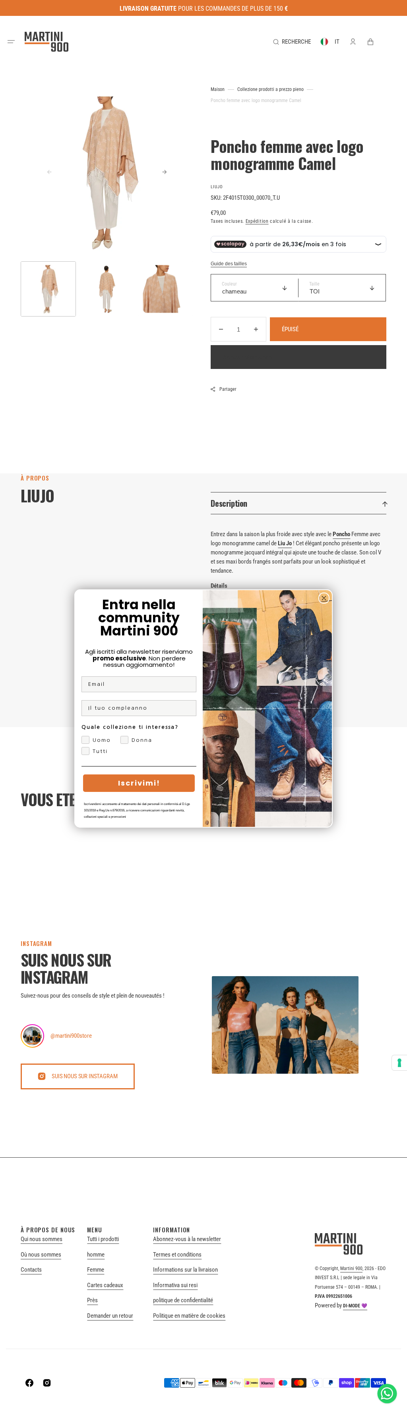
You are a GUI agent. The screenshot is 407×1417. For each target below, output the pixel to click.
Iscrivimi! (139, 783)
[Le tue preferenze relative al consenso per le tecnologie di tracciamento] (399, 1062)
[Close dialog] (324, 598)
